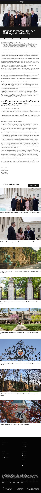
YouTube (24, 461)
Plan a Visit (24, 440)
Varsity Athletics (24, 444)
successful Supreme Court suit (17, 55)
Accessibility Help (5, 442)
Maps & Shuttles (25, 442)
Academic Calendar (5, 453)
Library (3, 451)
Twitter (24, 453)
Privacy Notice (37, 489)
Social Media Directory (27, 465)
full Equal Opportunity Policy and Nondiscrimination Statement (25, 482)
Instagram (25, 455)
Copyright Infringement (31, 489)
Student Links (4, 455)
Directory (3, 444)
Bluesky (24, 463)
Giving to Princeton (25, 446)
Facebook (24, 451)
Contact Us (4, 440)
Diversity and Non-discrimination (6, 472)
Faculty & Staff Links (5, 457)
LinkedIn (24, 459)
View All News (33, 185)
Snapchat (24, 457)
